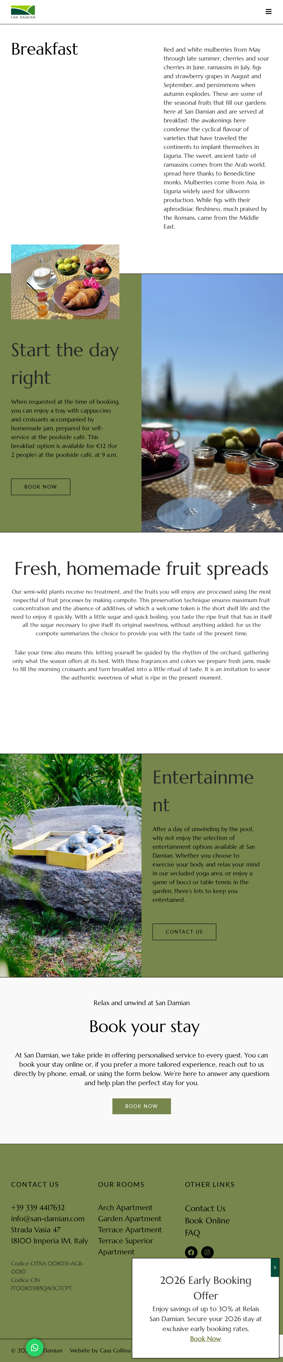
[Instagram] (207, 1252)
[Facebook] (191, 1252)
